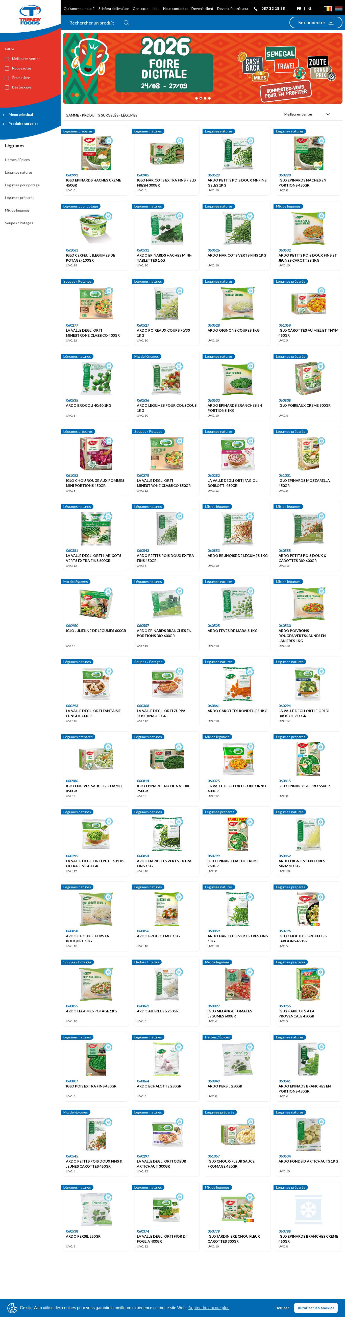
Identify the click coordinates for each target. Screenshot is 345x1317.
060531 (143, 250)
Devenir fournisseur (233, 8)
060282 (214, 475)
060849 (214, 1081)
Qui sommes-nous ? (79, 8)
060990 (285, 175)
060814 (143, 781)
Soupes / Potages (19, 223)
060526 (214, 250)
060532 (285, 250)
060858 (72, 931)
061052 (72, 475)
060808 (285, 400)
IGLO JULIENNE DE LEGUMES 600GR (96, 630)
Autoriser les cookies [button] (316, 1308)
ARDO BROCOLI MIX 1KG (158, 936)
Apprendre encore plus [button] (208, 1308)
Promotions (21, 77)
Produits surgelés (23, 123)
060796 (285, 931)
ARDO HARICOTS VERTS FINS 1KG (237, 255)
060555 (285, 550)
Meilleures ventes (25, 58)
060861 (214, 705)
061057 (214, 1156)
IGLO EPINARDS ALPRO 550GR (304, 786)
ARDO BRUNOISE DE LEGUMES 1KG (238, 555)
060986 (72, 781)
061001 (285, 475)
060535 (72, 400)
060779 (214, 1231)
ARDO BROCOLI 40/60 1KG (88, 405)
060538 (72, 1231)
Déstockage (21, 87)
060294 (285, 705)
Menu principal (21, 114)
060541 (285, 1081)
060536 (143, 400)
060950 (72, 625)
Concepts (141, 8)
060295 (72, 856)
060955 (285, 1006)
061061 (72, 250)
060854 (143, 856)
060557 (143, 625)
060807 (72, 1081)
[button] (315, 22)
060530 (285, 625)
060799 (214, 856)
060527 (143, 325)
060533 (214, 400)
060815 (285, 781)
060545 (72, 1156)
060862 (143, 1006)
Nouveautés (21, 68)
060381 (72, 550)
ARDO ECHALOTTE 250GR (159, 1086)
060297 (143, 1156)
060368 (143, 705)
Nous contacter (175, 8)
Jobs (155, 8)
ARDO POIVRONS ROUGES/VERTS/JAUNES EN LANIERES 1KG (302, 635)
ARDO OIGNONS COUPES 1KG (234, 330)
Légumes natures (19, 172)
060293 (72, 705)
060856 (143, 931)
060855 (72, 1006)
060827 (214, 1006)
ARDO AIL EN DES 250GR (158, 1011)
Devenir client (202, 8)
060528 (214, 325)
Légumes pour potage (22, 185)
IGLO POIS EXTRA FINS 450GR (91, 1086)
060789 (285, 1231)
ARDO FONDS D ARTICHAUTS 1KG (308, 1161)
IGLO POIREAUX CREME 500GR (305, 405)
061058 (285, 325)
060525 (214, 625)
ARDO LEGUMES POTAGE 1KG (91, 1011)
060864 (143, 1081)
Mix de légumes (17, 210)
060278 (143, 475)
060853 (214, 550)
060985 (143, 175)
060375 (214, 781)
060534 (285, 1156)
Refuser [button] (282, 1308)
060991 (72, 175)
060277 (72, 325)
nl (310, 8)
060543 (143, 550)
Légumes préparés (19, 197)
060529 (214, 175)
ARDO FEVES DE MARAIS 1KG (233, 630)
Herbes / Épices (17, 159)
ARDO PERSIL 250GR (225, 1086)
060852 (285, 856)
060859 (214, 931)
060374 (143, 1231)
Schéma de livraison (113, 8)
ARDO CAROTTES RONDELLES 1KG (237, 711)
